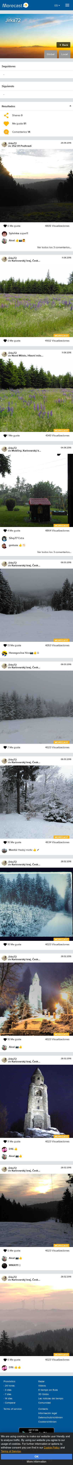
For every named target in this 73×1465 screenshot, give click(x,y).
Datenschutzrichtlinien (50, 1417)
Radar (41, 1381)
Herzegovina (16, 652)
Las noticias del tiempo (50, 1398)
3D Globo (43, 1394)
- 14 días (8, 1398)
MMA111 (13, 1265)
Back (64, 44)
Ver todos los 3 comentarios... (54, 247)
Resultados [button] (8, 106)
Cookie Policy (52, 1447)
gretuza (13, 545)
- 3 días (8, 1390)
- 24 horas (9, 1386)
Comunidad (44, 1403)
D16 (11, 1148)
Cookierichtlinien (47, 1422)
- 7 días (7, 1394)
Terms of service (13, 1409)
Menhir (13, 849)
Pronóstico (9, 1381)
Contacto (43, 1409)
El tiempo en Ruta (48, 1390)
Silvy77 (13, 537)
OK (37, 1456)
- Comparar (10, 1403)
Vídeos (42, 1386)
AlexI (12, 240)
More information (36, 1461)
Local (64, 54)
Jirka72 (12, 143)
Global (50, 54)
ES (56, 5)
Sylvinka (14, 233)
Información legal (47, 1413)
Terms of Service (11, 1451)
